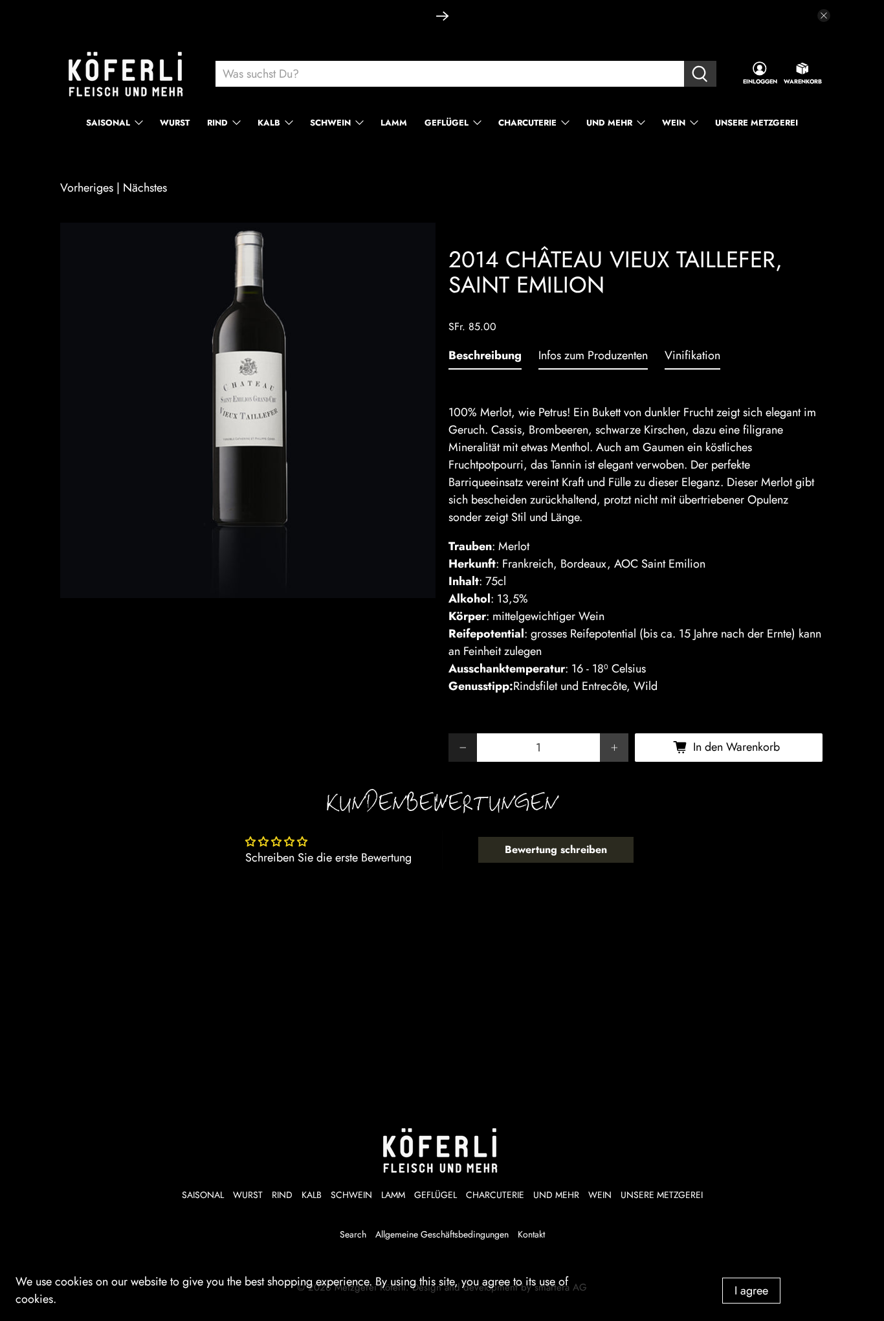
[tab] (485, 358)
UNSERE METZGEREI (756, 123)
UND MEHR (609, 123)
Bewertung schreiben (556, 849)
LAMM (394, 123)
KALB (269, 123)
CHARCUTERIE (527, 123)
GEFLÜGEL (447, 123)
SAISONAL (108, 123)
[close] (823, 15)
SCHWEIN (330, 123)
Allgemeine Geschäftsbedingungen (442, 1234)
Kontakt (531, 1234)
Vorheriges (86, 187)
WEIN (673, 123)
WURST (175, 123)
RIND (217, 123)
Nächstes (145, 187)
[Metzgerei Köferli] (127, 74)
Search (353, 1234)
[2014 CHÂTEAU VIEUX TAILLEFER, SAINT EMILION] (248, 410)
